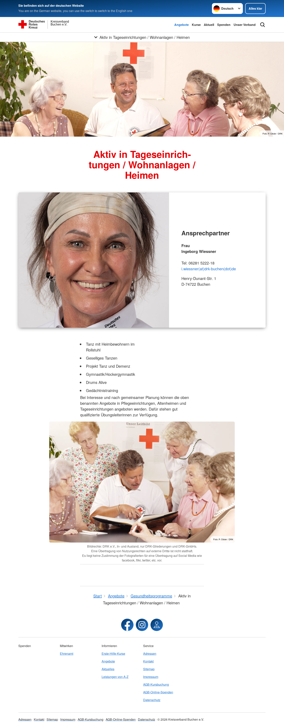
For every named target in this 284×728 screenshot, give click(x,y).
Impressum (150, 676)
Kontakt (148, 661)
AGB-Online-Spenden (158, 692)
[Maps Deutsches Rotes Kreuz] (157, 625)
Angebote (181, 24)
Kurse (196, 24)
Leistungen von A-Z (115, 676)
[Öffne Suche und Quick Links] (262, 25)
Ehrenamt (66, 653)
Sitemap (149, 669)
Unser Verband (245, 24)
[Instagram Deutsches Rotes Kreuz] (142, 625)
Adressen (149, 653)
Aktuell (209, 24)
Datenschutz (151, 700)
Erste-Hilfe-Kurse (113, 653)
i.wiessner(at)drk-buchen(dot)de (208, 268)
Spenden (223, 24)
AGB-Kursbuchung (156, 684)
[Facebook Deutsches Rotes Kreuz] (127, 625)
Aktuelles (108, 669)
